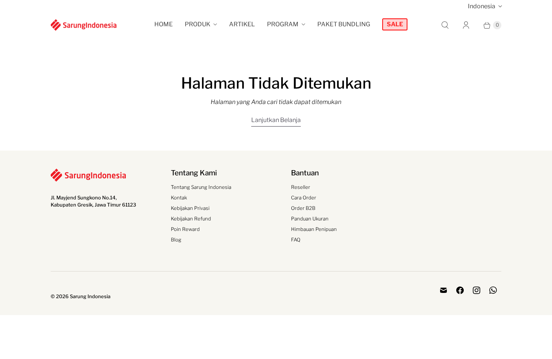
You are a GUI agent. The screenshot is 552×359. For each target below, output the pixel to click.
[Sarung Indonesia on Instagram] (476, 290)
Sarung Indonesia (90, 296)
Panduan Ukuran (310, 219)
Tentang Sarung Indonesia (201, 187)
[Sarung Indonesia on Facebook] (460, 290)
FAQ (295, 240)
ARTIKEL (242, 24)
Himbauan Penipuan (314, 229)
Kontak (179, 198)
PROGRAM (283, 24)
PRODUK (197, 24)
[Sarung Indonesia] (83, 24)
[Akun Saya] (466, 25)
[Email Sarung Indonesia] (443, 290)
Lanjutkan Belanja (276, 120)
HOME (163, 24)
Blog (176, 240)
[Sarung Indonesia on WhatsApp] (493, 290)
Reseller (300, 187)
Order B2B (303, 208)
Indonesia (481, 6)
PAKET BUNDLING (343, 24)
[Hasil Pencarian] (444, 25)
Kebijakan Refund (191, 219)
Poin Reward (185, 229)
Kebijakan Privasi (190, 208)
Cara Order (303, 198)
